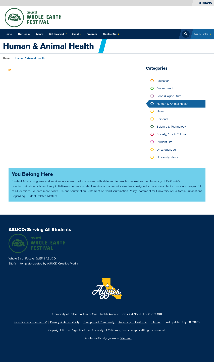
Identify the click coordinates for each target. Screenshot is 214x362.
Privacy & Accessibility (64, 322)
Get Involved (56, 34)
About (75, 34)
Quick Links (201, 34)
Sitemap (156, 322)
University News (167, 157)
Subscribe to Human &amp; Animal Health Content (10, 70)
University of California (132, 322)
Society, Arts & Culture (171, 134)
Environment (165, 88)
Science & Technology (171, 126)
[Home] (33, 17)
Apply (39, 34)
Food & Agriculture (169, 96)
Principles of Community (99, 322)
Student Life (164, 142)
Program (91, 34)
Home (8, 34)
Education (163, 80)
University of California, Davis (71, 314)
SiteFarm (126, 338)
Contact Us (110, 34)
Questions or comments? (30, 322)
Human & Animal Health (172, 103)
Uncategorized (166, 149)
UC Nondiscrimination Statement (78, 191)
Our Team (24, 34)
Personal (162, 119)
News (160, 111)
